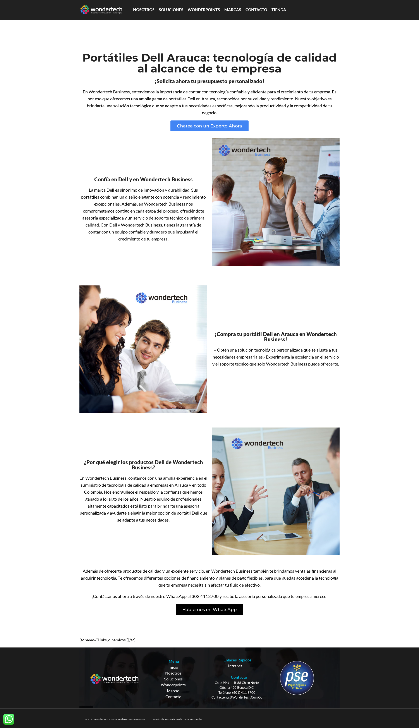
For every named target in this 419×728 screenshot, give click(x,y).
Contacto (173, 696)
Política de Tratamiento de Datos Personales (177, 719)
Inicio (173, 667)
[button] (209, 125)
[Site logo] (101, 9)
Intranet (235, 665)
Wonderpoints (173, 684)
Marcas (173, 690)
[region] (209, 677)
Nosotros (173, 673)
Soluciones (173, 678)
